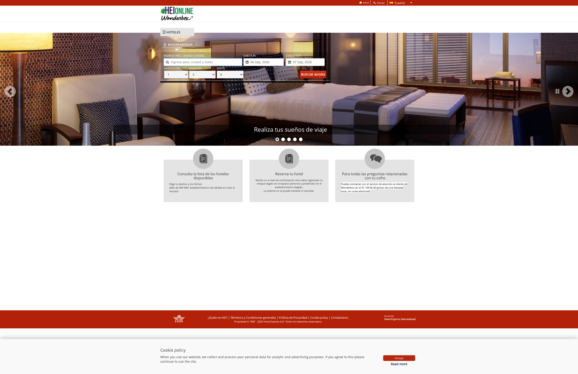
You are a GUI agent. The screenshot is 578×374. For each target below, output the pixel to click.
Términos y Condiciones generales (253, 318)
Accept (399, 358)
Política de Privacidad (293, 318)
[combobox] (203, 62)
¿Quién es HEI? (218, 318)
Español (397, 3)
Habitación (172, 68)
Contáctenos (339, 318)
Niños (221, 68)
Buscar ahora (313, 74)
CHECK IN (249, 56)
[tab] (177, 32)
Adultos (195, 68)
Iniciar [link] (381, 3)
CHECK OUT (293, 56)
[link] (364, 3)
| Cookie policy (318, 318)
